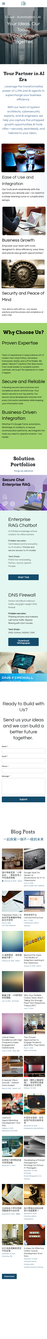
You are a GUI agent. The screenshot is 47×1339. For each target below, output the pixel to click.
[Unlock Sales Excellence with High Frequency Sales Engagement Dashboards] (12, 1023)
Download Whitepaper (23, 642)
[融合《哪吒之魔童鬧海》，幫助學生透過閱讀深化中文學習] (34, 1066)
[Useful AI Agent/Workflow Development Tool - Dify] (12, 1104)
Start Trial (23, 577)
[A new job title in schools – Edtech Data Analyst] (12, 1066)
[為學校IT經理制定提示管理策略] (12, 1146)
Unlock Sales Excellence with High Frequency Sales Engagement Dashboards (12, 1042)
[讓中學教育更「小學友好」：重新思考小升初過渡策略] (12, 859)
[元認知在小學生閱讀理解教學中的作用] (12, 1194)
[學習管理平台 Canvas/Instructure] (34, 901)
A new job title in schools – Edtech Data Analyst (10, 1082)
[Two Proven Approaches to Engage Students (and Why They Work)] (34, 1023)
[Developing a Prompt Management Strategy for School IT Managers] (34, 1146)
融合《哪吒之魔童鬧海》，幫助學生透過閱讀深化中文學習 (33, 1082)
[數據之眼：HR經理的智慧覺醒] (12, 981)
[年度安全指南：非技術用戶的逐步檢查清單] (34, 1104)
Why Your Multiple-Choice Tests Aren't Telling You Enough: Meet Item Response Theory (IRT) (34, 1000)
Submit (23, 799)
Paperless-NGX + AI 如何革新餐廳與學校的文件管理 (12, 917)
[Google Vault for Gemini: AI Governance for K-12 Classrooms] (34, 859)
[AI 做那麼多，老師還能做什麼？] (12, 941)
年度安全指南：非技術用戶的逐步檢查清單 (33, 1120)
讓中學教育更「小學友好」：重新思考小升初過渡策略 (11, 875)
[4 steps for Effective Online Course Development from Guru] (34, 1234)
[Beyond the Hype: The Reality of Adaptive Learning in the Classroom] (34, 941)
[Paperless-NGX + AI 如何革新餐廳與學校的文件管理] (12, 901)
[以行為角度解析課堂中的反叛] (12, 1234)
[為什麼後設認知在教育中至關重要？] (34, 1194)
